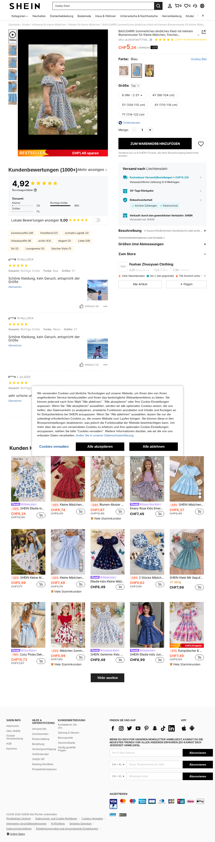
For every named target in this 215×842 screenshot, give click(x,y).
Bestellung (38, 744)
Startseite (14, 24)
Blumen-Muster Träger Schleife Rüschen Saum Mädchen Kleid (108, 504)
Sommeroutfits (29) (22, 232)
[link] (178, 5)
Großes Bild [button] (199, 59)
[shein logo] (24, 6)
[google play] (192, 730)
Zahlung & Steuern (68, 732)
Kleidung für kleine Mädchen (49, 24)
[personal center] (169, 5)
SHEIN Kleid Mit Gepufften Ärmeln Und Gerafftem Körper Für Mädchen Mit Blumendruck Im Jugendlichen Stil (187, 577)
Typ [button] (133, 85)
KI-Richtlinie (58, 823)
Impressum (12, 726)
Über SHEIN (13, 731)
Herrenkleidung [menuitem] (172, 16)
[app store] (184, 730)
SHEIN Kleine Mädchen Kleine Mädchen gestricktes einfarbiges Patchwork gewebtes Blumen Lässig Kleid (28, 577)
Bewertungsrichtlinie (22, 190)
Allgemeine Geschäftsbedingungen (26, 823)
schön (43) (44, 240)
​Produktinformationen (44, 769)
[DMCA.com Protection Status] (122, 814)
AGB (9, 743)
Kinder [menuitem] (190, 16)
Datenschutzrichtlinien (19, 828)
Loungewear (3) (35, 248)
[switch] (97, 220)
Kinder (26, 24)
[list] (143, 728)
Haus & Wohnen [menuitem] (105, 16)
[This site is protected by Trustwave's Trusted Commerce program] (113, 814)
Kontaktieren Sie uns (67, 726)
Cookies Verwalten (92, 818)
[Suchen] (158, 6)
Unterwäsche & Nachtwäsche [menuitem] (139, 16)
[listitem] (28, 489)
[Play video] (63, 90)
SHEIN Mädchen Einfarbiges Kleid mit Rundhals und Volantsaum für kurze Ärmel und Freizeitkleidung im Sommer (187, 504)
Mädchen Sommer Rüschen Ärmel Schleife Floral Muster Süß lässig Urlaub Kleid (68, 650)
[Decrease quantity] (134, 129)
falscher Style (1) (61, 248)
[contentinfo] (161, 804)
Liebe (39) (84, 240)
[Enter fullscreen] (104, 146)
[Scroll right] (202, 16)
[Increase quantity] (150, 129)
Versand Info (39, 728)
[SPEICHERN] (201, 143)
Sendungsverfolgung (44, 749)
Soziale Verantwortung (14, 737)
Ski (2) (14, 248)
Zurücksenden (40, 734)
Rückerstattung (40, 739)
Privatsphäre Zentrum (18, 818)
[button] (195, 5)
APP (183, 720)
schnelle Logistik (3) (77, 232)
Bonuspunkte (65, 737)
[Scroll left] (197, 16)
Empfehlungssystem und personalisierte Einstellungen (67, 828)
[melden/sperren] (105, 306)
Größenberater (40, 754)
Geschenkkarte (66, 742)
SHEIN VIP (38, 759)
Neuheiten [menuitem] (39, 16)
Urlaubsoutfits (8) (21, 240)
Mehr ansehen (107, 677)
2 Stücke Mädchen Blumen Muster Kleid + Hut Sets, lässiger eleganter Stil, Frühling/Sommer (147, 577)
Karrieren (11, 748)
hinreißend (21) (49, 232)
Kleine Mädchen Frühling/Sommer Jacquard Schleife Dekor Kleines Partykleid (68, 577)
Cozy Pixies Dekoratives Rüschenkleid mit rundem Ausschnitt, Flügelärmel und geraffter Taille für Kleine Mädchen (28, 654)
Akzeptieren (118, 794)
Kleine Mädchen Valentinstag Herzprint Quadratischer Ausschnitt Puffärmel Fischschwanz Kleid (68, 504)
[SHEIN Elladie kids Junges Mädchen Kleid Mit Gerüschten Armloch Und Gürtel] (147, 625)
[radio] (123, 70)
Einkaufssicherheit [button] (141, 200)
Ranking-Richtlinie (42, 764)
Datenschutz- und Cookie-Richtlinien (56, 818)
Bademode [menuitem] (84, 16)
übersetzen (15, 286)
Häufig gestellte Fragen (67, 749)
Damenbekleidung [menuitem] (61, 16)
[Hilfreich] (81, 306)
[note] (106, 518)
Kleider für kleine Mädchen (84, 24)
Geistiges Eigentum (80, 823)
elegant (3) (64, 240)
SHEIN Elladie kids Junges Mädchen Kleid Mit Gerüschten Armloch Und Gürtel (147, 654)
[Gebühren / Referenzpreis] (137, 47)
